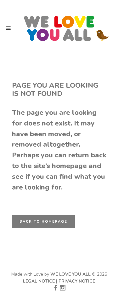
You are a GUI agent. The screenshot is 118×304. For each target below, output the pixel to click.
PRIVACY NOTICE (77, 281)
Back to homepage (43, 221)
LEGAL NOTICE (39, 281)
